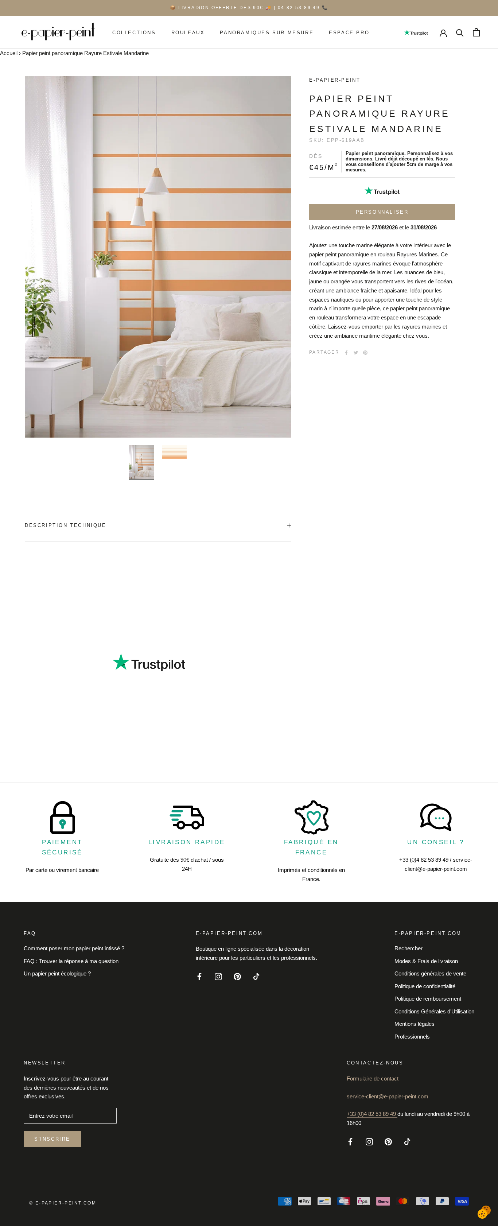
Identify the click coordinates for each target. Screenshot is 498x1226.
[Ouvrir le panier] (476, 32)
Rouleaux (188, 32)
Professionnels (412, 1036)
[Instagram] (218, 976)
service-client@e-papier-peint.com (387, 1096)
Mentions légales (414, 1024)
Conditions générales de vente (430, 973)
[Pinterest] (365, 352)
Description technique (65, 525)
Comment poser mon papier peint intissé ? (74, 948)
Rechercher (408, 948)
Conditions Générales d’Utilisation (434, 1011)
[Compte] (443, 32)
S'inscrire (52, 1139)
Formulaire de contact (372, 1078)
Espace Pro (349, 32)
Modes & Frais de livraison (426, 961)
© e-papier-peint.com (62, 1203)
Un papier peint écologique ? (57, 973)
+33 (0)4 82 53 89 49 (372, 1114)
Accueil (8, 53)
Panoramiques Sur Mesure (267, 32)
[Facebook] (346, 352)
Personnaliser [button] (382, 212)
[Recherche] (460, 32)
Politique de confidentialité (424, 986)
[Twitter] (356, 352)
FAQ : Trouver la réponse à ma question (71, 961)
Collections (134, 32)
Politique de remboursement (427, 999)
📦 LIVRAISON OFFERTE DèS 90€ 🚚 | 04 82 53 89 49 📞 (249, 7)
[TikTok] (256, 976)
